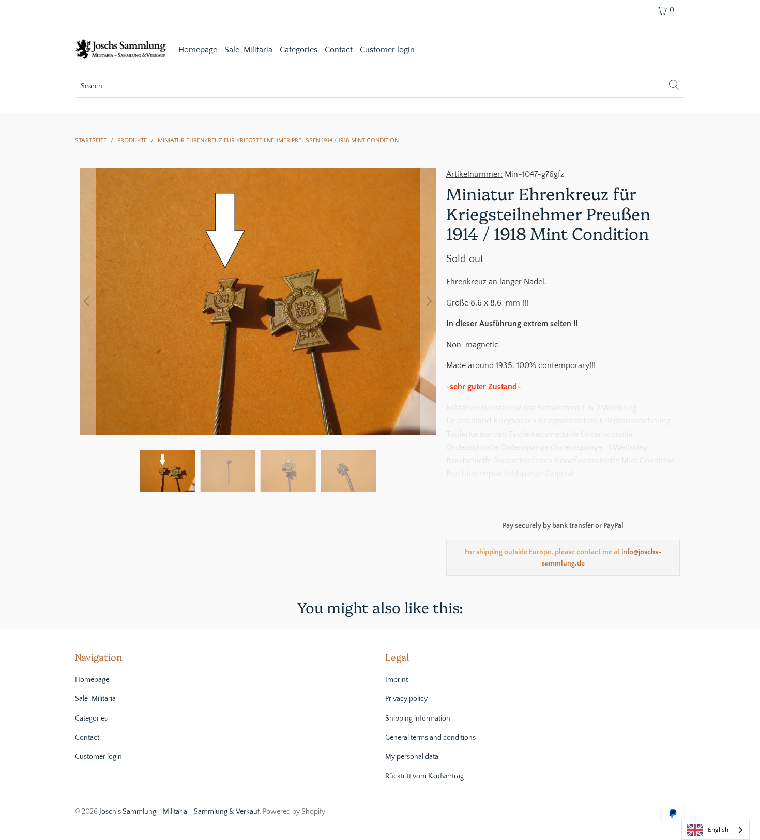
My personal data (411, 757)
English (718, 829)
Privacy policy (406, 699)
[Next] (428, 301)
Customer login (387, 49)
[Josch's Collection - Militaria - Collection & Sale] (121, 50)
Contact (339, 49)
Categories (298, 49)
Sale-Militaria (248, 49)
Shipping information (417, 718)
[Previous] (88, 301)
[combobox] (715, 830)
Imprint (396, 680)
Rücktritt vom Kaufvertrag (424, 776)
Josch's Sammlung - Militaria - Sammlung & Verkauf (179, 811)
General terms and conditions (430, 738)
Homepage (197, 49)
